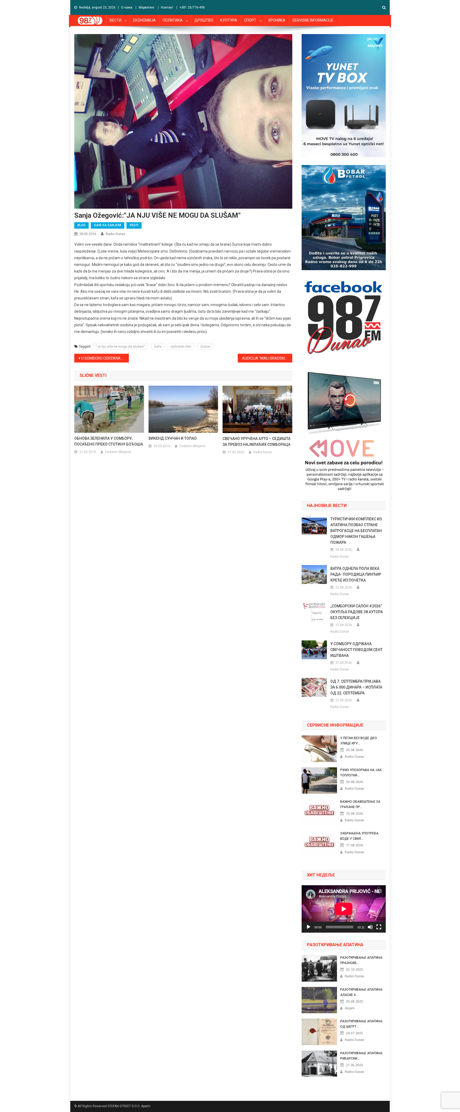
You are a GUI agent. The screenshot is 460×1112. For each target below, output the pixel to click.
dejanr (350, 1008)
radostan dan (181, 346)
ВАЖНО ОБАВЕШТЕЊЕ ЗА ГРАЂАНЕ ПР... (360, 804)
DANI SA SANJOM (107, 225)
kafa (157, 346)
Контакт (167, 7)
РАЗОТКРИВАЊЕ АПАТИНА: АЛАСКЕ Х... (361, 992)
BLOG (81, 225)
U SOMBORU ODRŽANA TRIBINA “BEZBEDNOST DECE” (105, 358)
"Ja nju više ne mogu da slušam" (120, 346)
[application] (344, 909)
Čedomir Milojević (118, 452)
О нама (126, 7)
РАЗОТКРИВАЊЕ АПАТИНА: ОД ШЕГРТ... (361, 1023)
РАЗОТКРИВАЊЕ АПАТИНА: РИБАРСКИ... (361, 1055)
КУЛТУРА (228, 20)
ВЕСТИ (115, 20)
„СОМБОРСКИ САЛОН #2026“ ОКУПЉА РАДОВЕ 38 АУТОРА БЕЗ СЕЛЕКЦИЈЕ (356, 612)
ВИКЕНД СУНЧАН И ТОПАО (173, 438)
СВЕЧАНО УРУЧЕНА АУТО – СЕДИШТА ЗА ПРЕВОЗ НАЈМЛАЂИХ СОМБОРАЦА (256, 441)
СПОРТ (250, 20)
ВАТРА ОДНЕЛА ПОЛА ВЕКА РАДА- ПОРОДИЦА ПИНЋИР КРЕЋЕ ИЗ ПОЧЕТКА (355, 574)
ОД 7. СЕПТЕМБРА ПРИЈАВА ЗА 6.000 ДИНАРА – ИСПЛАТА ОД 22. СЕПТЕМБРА (356, 687)
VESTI (134, 225)
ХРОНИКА (276, 20)
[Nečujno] (370, 927)
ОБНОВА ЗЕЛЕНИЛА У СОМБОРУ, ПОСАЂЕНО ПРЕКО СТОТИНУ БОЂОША (108, 441)
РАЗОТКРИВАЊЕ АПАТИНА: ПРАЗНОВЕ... (361, 960)
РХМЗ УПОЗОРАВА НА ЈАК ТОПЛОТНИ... (360, 772)
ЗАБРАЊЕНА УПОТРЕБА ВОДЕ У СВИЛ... (359, 836)
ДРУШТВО (203, 20)
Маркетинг (147, 7)
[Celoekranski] (378, 927)
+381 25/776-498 (192, 7)
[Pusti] (308, 927)
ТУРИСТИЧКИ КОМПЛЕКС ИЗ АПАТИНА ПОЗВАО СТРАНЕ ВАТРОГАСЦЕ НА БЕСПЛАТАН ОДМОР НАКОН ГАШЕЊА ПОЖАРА (356, 531)
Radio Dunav (115, 234)
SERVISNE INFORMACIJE (313, 20)
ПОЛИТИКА (173, 20)
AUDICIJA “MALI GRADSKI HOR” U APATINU (267, 358)
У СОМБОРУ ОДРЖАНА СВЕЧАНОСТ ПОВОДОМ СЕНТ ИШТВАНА (356, 650)
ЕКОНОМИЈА (144, 20)
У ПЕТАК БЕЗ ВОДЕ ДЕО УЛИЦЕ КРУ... (358, 740)
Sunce (205, 346)
